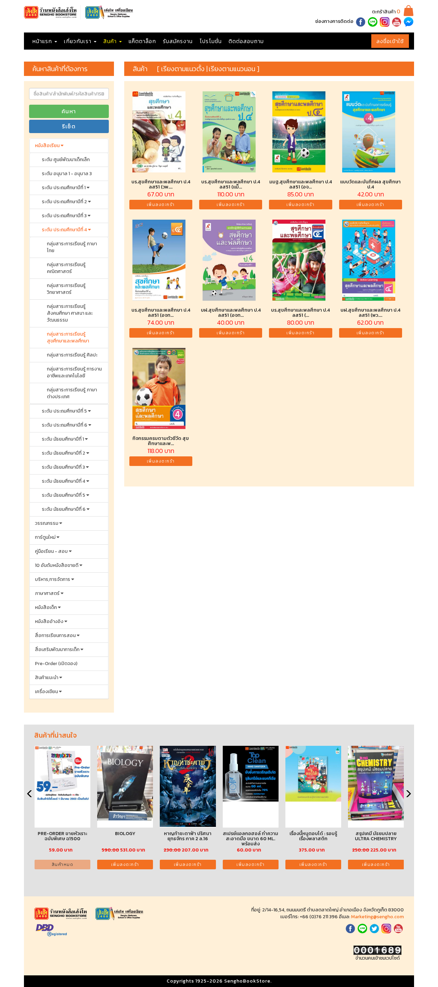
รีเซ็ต (69, 126)
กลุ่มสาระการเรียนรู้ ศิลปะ (72, 355)
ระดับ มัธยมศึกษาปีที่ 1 (63, 439)
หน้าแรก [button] (43, 41)
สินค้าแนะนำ (47, 677)
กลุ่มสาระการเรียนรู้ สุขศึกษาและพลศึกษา (68, 337)
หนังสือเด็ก (46, 607)
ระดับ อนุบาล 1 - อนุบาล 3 (67, 173)
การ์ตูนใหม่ (45, 537)
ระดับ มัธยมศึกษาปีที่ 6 (64, 509)
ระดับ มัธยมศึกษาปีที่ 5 (64, 495)
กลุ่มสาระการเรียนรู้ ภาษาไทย (72, 247)
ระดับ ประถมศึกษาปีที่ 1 (64, 187)
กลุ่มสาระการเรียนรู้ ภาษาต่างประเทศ (72, 393)
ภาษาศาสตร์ (48, 593)
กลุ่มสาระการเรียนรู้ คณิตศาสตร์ (66, 268)
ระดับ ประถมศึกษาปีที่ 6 (65, 425)
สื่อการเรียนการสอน (56, 635)
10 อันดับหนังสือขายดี (57, 565)
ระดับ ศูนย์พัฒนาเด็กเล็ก (66, 159)
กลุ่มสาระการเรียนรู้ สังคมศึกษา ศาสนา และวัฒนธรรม (70, 313)
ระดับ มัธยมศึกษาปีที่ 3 (64, 467)
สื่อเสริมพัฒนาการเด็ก (57, 649)
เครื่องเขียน (47, 691)
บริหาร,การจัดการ (53, 579)
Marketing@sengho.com (377, 916)
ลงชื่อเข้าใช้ (390, 41)
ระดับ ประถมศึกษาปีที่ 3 (65, 215)
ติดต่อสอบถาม (246, 41)
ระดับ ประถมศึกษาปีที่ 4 (65, 229)
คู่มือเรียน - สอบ (52, 551)
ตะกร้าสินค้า (386, 11)
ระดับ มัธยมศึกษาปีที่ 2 (64, 453)
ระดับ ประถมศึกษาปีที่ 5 (65, 411)
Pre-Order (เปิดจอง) (56, 663)
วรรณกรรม (47, 523)
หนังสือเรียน (48, 145)
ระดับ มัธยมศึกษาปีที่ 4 (64, 481)
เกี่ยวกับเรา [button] (78, 41)
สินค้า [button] (110, 41)
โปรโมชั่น (210, 41)
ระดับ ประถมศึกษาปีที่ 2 (65, 201)
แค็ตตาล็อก (142, 41)
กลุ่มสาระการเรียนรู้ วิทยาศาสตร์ (66, 289)
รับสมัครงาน (178, 41)
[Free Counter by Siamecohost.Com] (377, 949)
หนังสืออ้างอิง (49, 621)
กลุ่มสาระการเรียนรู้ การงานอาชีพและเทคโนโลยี (74, 372)
